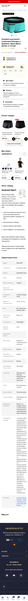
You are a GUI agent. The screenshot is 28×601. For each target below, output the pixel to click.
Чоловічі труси (21, 501)
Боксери (20, 10)
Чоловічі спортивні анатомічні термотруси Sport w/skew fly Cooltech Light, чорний (20, 133)
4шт (16, 70)
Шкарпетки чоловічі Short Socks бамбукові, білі (7, 171)
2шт (5, 70)
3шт (10, 70)
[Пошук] (8, 597)
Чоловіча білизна (11, 10)
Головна (4, 10)
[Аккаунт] (24, 597)
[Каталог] (2, 597)
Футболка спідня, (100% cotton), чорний (19, 171)
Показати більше (14, 144)
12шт (5, 73)
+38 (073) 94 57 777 (14, 528)
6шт (21, 70)
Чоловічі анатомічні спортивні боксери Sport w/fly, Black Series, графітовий (7, 133)
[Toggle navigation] (24, 5)
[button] (11, 35)
